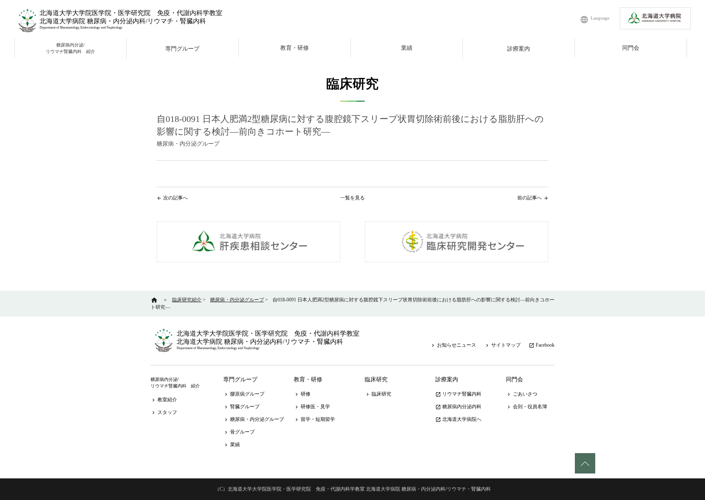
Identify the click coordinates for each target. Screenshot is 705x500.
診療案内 (518, 49)
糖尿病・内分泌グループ (253, 419)
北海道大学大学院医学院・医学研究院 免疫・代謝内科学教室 (131, 12)
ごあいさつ (521, 394)
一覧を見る (352, 198)
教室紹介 (164, 400)
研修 (302, 394)
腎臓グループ (241, 406)
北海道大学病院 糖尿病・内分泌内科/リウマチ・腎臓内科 (123, 21)
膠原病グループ (243, 394)
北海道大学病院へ (458, 419)
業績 (406, 48)
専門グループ (182, 49)
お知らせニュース (453, 345)
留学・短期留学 (314, 419)
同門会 (630, 48)
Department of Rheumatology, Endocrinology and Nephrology (81, 27)
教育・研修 (294, 48)
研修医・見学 (312, 406)
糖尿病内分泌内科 (458, 406)
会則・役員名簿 (526, 406)
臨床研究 (376, 379)
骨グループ (239, 432)
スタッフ (164, 412)
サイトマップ (502, 345)
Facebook (541, 345)
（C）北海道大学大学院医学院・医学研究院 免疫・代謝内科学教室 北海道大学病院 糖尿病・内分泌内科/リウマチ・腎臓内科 (353, 489)
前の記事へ (529, 198)
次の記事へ (175, 198)
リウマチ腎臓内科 (458, 394)
